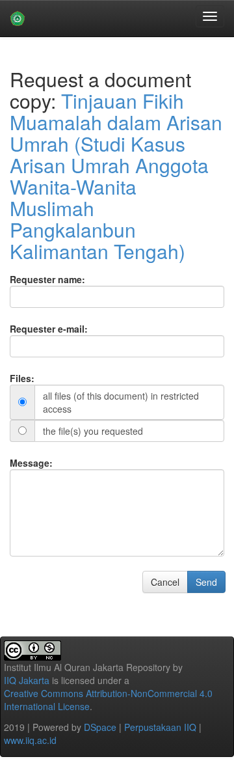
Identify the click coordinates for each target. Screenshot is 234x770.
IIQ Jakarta (26, 680)
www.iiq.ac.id (30, 740)
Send (206, 581)
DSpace (100, 727)
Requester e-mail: (49, 328)
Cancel (165, 581)
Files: (22, 378)
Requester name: (47, 279)
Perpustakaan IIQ (160, 727)
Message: (31, 462)
